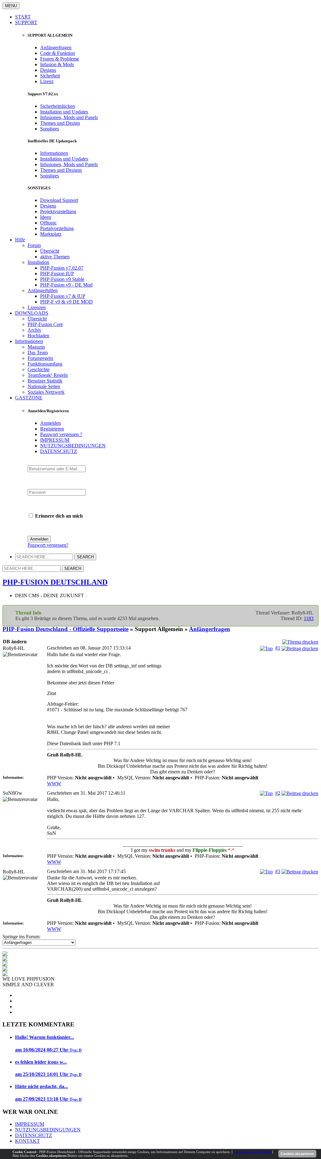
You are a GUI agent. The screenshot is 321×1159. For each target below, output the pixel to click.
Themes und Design (60, 123)
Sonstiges (49, 128)
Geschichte (39, 369)
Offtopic (48, 222)
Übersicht (49, 251)
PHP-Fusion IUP (57, 273)
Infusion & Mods (57, 64)
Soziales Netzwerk (46, 392)
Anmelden (50, 423)
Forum (34, 245)
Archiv (34, 330)
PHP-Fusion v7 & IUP (62, 296)
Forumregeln (40, 358)
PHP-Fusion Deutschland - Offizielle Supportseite (66, 629)
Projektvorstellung (58, 211)
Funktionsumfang (45, 363)
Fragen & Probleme (59, 58)
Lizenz (47, 81)
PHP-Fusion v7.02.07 (61, 268)
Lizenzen (37, 307)
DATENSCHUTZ (58, 451)
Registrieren (52, 428)
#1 (277, 648)
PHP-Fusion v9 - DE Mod (66, 284)
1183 (308, 618)
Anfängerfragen (55, 47)
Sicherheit (50, 75)
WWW (54, 783)
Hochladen (38, 335)
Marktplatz (50, 234)
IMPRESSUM (54, 440)
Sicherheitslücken (57, 106)
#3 (277, 871)
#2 (277, 793)
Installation (38, 262)
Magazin (36, 347)
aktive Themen (55, 256)
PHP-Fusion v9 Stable (62, 279)
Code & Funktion (57, 53)
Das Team (38, 352)
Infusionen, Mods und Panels (69, 117)
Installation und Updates (64, 111)
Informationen (54, 153)
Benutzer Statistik (45, 380)
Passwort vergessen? (48, 545)
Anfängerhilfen (43, 290)
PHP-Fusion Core (45, 324)
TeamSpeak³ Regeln (48, 375)
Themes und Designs (61, 170)
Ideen (45, 217)
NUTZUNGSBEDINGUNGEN (73, 445)
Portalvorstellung (57, 228)
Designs (48, 70)
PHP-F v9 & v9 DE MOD (66, 301)
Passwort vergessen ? (61, 434)
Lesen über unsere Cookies (252, 1152)
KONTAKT (27, 1141)
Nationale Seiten (44, 386)
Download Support (59, 200)
